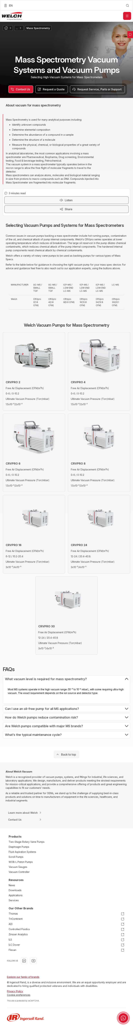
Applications (16, 895)
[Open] (127, 16)
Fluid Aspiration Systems (22, 851)
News (12, 885)
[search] (127, 6)
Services (14, 900)
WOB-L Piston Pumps (21, 861)
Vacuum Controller (19, 871)
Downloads (15, 890)
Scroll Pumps (16, 856)
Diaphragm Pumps (19, 846)
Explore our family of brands (23, 976)
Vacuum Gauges (18, 866)
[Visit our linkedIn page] (24, 960)
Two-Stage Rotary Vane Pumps (27, 841)
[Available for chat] (123, 1018)
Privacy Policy (15, 991)
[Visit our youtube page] (33, 960)
